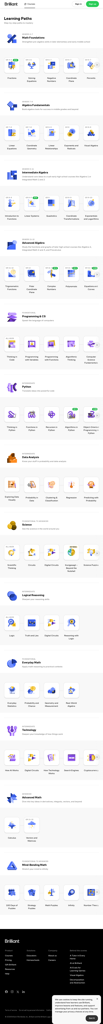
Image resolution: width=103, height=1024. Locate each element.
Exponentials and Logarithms (91, 217)
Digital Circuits (52, 565)
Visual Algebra (91, 145)
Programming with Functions (51, 358)
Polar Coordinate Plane (32, 289)
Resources (10, 969)
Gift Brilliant (10, 964)
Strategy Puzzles (32, 907)
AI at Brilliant (76, 963)
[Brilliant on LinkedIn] (23, 991)
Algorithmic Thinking (71, 358)
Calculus (12, 838)
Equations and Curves (91, 288)
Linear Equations (12, 147)
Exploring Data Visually (12, 498)
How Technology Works (51, 772)
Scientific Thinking (11, 566)
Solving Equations (31, 79)
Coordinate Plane (71, 79)
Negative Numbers (51, 79)
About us (52, 955)
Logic (12, 635)
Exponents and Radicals (71, 147)
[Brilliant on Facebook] (6, 991)
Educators (31, 955)
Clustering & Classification (51, 499)
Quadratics (51, 216)
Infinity (71, 905)
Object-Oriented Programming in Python (91, 430)
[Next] (97, 65)
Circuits (31, 565)
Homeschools (33, 960)
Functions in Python (31, 428)
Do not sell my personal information (31, 1010)
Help (7, 973)
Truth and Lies (31, 635)
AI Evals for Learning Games (77, 969)
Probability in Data (32, 499)
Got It (92, 1018)
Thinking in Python (12, 428)
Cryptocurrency (91, 770)
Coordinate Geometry (32, 147)
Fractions (12, 78)
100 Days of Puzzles (12, 907)
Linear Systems (31, 216)
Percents (91, 78)
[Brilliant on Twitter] (17, 991)
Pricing (8, 960)
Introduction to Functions (12, 217)
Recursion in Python (51, 428)
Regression (71, 497)
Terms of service (11, 1010)
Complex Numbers (51, 288)
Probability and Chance (32, 704)
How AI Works (12, 770)
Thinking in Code (12, 358)
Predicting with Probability (91, 499)
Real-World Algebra (71, 704)
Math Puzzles (51, 905)
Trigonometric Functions (12, 288)
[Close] (97, 999)
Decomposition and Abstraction (77, 981)
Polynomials (71, 286)
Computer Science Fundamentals (91, 359)
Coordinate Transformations (71, 217)
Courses (9, 955)
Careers (52, 960)
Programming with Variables (31, 358)
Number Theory (91, 905)
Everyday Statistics (11, 704)
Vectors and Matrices (31, 839)
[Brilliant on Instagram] (12, 991)
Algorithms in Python (71, 428)
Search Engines (71, 770)
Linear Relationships (51, 147)
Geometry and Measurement (51, 704)
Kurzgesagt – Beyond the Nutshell (71, 568)
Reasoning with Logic (71, 637)
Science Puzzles (91, 565)
